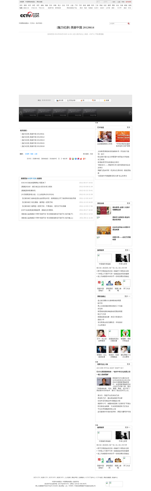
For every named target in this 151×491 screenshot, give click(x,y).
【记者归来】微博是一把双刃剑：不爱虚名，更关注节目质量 (43, 206)
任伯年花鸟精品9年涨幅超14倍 (109, 401)
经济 (29, 5)
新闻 (25, 5)
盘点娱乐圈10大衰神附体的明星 (109, 300)
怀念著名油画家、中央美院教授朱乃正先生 (113, 406)
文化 (63, 5)
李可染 (106, 368)
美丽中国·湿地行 (100, 290)
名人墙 (118, 268)
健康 (88, 5)
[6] (46, 100)
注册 (118, 2)
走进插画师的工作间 (104, 144)
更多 (128, 127)
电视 (21, 8)
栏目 (129, 8)
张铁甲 (117, 368)
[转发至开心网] (70, 158)
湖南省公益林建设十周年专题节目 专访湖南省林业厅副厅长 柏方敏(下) (47, 214)
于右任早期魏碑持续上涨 (107, 409)
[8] (48, 100)
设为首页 (128, 2)
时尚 (92, 5)
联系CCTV (44, 477)
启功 (98, 368)
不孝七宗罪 (123, 264)
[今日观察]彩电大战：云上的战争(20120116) (37, 194)
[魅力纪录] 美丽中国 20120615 (33, 143)
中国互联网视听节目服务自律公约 (85, 486)
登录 (114, 2)
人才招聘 (68, 477)
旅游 (84, 5)
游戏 (129, 5)
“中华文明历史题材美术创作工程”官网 (123, 145)
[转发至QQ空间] (72, 158)
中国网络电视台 (30, 2)
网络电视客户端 (72, 8)
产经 (76, 5)
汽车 (80, 5)
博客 (113, 5)
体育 (33, 5)
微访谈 (98, 268)
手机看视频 (99, 34)
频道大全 (26, 8)
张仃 (122, 368)
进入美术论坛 (78, 34)
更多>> (127, 250)
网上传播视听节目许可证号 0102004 (47, 486)
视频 (31, 154)
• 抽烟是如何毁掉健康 (121, 274)
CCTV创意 (99, 477)
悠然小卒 (101, 320)
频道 (125, 8)
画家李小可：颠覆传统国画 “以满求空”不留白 (114, 403)
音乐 (50, 5)
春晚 (42, 5)
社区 (105, 5)
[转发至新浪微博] (81, 158)
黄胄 (102, 368)
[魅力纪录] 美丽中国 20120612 (33, 137)
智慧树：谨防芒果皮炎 (126, 340)
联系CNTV (60, 477)
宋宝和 (100, 309)
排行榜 (60, 100)
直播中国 (51, 8)
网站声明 (74, 477)
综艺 (38, 5)
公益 (72, 5)
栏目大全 (34, 8)
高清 (81, 8)
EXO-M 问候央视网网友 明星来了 (33, 183)
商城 (101, 5)
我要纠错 (36, 158)
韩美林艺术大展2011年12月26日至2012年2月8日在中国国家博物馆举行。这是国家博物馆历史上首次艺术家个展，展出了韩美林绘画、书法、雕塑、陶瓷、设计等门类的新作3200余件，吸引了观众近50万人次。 (113, 384)
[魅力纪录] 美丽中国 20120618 (33, 146)
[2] (43, 100)
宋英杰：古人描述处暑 (102, 356)
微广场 (111, 268)
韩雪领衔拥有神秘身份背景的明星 (110, 311)
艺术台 (32, 23)
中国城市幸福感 (105, 264)
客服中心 (115, 477)
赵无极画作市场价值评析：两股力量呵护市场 (114, 412)
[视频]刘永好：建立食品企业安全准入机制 (36, 187)
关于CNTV (52, 477)
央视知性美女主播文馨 (114, 340)
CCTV (119, 8)
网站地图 (39, 2)
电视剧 (90, 8)
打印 (29, 158)
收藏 (107, 100)
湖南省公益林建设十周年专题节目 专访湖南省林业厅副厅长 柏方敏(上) (47, 218)
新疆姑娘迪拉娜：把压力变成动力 (110, 317)
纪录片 (96, 8)
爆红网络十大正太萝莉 (126, 356)
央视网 (22, 2)
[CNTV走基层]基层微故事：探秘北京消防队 (37, 210)
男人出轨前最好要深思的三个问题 (110, 306)
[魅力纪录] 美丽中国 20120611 (33, 134)
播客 (113, 8)
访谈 (121, 5)
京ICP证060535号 (63, 484)
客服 (123, 2)
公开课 (108, 8)
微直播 (105, 268)
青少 (59, 5)
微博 (109, 5)
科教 (55, 5)
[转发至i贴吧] (78, 158)
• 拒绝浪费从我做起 (122, 276)
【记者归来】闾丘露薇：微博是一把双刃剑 (37, 202)
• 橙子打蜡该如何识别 (104, 271)
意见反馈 (72, 100)
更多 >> (127, 296)
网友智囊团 (107, 477)
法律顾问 (81, 477)
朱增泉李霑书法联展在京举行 (108, 162)
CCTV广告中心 (90, 477)
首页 (21, 5)
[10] (50, 100)
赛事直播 (58, 8)
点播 (35, 154)
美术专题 (39, 23)
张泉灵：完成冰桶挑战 (114, 356)
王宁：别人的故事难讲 (102, 340)
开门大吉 (126, 288)
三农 (96, 5)
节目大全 (41, 8)
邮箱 (125, 5)
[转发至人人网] (75, 158)
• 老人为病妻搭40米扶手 (105, 276)
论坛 (117, 5)
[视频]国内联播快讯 (28, 190)
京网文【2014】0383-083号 (78, 484)
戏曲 (46, 5)
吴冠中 (111, 368)
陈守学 (100, 303)
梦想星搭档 (109, 290)
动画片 (102, 8)
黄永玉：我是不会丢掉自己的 (108, 395)
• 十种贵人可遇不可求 (104, 274)
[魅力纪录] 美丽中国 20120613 (33, 140)
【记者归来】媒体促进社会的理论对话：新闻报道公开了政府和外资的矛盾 (48, 198)
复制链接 (45, 158)
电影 (85, 8)
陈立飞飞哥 (102, 314)
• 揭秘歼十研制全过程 (121, 271)
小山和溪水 (102, 325)
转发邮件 (53, 158)
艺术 (67, 5)
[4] (44, 100)
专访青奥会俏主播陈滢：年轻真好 (110, 322)
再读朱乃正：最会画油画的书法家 (110, 398)
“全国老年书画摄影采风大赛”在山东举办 (112, 176)
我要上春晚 (118, 290)
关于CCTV (37, 477)
